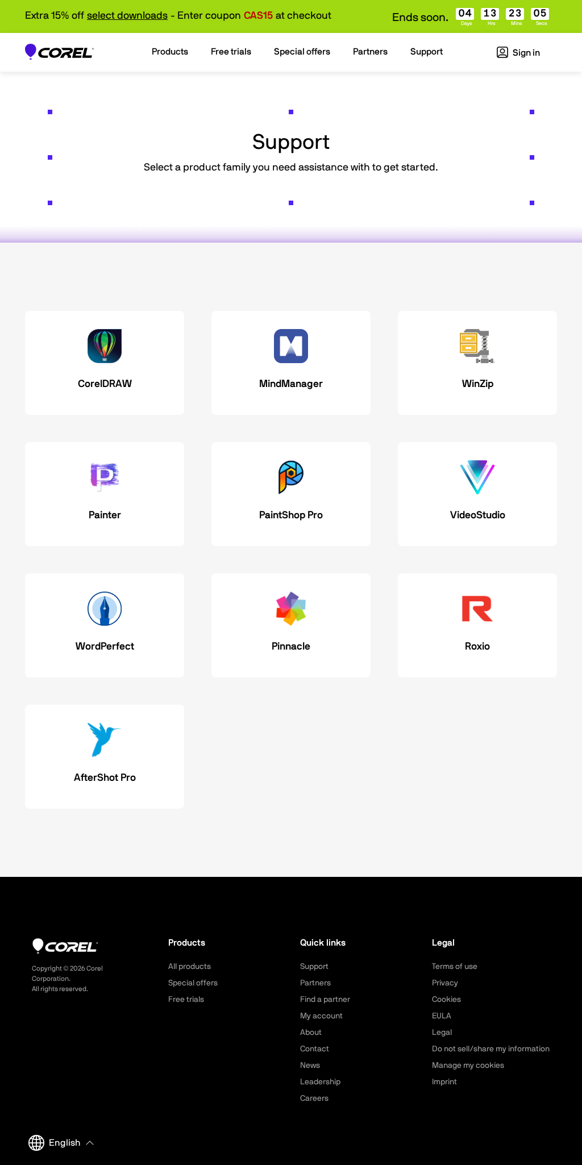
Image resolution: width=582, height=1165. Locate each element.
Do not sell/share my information (491, 1049)
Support (314, 967)
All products (189, 967)
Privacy (445, 983)
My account (321, 1016)
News (310, 1066)
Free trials (186, 1000)
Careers (314, 1098)
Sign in (525, 52)
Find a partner (325, 1000)
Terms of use (454, 967)
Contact (314, 1049)
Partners (315, 983)
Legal (442, 1033)
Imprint (444, 1082)
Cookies (446, 1000)
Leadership (320, 1082)
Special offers (193, 983)
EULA (441, 1016)
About (311, 1033)
